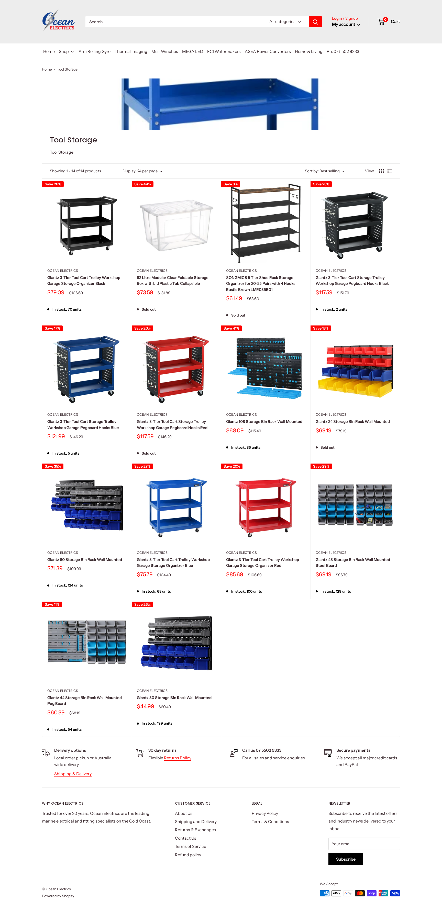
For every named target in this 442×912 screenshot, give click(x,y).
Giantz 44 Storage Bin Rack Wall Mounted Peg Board (84, 700)
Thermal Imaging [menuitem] (131, 51)
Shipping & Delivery (73, 773)
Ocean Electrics (62, 270)
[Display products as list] (390, 171)
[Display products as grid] (381, 171)
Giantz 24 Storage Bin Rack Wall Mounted (353, 421)
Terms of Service (190, 846)
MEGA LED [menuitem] (192, 51)
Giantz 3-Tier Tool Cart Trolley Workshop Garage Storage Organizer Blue (173, 562)
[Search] (315, 21)
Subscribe (346, 859)
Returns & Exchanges (195, 829)
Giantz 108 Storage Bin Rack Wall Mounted (264, 421)
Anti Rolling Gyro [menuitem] (94, 51)
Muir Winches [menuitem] (164, 51)
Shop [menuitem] (64, 51)
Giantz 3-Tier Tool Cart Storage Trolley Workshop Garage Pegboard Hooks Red (172, 424)
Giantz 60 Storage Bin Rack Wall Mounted (84, 559)
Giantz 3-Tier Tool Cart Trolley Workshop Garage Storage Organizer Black (83, 280)
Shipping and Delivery (196, 821)
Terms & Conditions (270, 821)
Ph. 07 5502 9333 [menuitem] (343, 51)
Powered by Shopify (58, 896)
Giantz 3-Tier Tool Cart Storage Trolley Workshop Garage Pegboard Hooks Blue (83, 424)
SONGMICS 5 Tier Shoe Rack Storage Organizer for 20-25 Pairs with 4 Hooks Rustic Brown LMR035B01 (260, 283)
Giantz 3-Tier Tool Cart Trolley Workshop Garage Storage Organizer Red (262, 562)
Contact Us (185, 838)
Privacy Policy (265, 813)
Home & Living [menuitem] (309, 51)
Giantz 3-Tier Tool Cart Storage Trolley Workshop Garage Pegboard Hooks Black (352, 280)
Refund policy (188, 854)
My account (344, 24)
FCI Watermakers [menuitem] (224, 51)
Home (47, 69)
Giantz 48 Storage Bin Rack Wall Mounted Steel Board (353, 562)
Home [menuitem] (49, 51)
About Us (183, 813)
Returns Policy (177, 757)
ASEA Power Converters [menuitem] (268, 51)
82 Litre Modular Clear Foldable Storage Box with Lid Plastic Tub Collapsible (172, 280)
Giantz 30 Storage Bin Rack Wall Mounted (174, 697)
